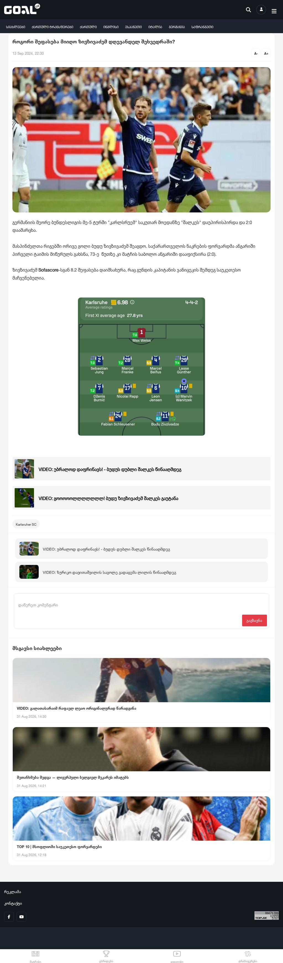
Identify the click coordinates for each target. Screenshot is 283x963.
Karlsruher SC (26, 524)
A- (256, 53)
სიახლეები (15, 26)
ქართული (88, 26)
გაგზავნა (254, 620)
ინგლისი (111, 26)
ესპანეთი (133, 26)
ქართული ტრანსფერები (52, 26)
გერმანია (177, 26)
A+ (266, 53)
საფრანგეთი (202, 26)
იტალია (155, 26)
